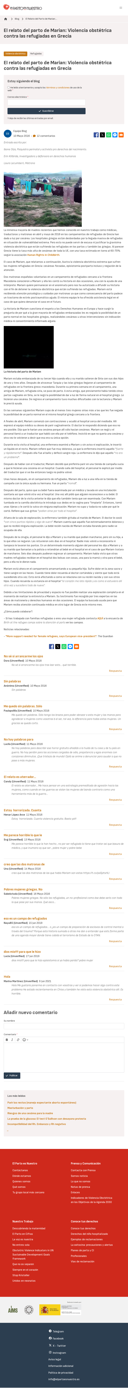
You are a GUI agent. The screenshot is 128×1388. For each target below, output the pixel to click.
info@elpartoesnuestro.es (64, 1379)
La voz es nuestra (22, 1239)
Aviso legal (54, 1359)
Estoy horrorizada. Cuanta (22, 810)
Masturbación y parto (20, 1108)
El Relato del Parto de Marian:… (41, 18)
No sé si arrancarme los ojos (23, 656)
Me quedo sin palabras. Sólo (23, 706)
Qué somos (19, 1187)
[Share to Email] (121, 134)
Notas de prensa (80, 1187)
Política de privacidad (60, 1372)
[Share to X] (102, 134)
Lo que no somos (80, 1181)
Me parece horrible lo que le (23, 835)
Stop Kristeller (21, 1275)
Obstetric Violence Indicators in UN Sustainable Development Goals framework (33, 1254)
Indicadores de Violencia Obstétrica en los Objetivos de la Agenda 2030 (91, 1200)
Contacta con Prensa (83, 1170)
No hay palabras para (18, 739)
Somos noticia (79, 1176)
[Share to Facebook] (96, 134)
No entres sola (21, 1245)
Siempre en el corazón (25, 1269)
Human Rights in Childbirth (43, 255)
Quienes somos (21, 1181)
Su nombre (9, 1020)
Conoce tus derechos (83, 1228)
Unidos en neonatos (24, 1280)
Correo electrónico (17, 97)
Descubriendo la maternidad (28, 1228)
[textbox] (64, 1057)
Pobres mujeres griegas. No (23, 889)
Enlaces (75, 1192)
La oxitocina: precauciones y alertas (92, 1245)
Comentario (11, 1034)
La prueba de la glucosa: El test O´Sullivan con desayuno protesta (46, 1118)
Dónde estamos (21, 1176)
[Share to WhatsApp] (108, 134)
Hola (7, 977)
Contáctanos (20, 1170)
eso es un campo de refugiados (25, 919)
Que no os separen (23, 1264)
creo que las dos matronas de (24, 864)
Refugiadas (36, 53)
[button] (121, 8)
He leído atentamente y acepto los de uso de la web (44, 89)
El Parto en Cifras (22, 1234)
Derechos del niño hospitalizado (89, 1234)
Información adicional (60, 1366)
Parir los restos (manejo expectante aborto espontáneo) (41, 1102)
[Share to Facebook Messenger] (114, 134)
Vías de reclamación (82, 1261)
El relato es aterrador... (20, 777)
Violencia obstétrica (15, 53)
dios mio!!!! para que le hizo (22, 952)
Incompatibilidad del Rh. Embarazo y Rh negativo (36, 1124)
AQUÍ (100, 618)
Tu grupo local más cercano (28, 1192)
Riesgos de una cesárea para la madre (30, 1113)
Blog (17, 18)
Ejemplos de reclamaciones (87, 1239)
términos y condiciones (58, 87)
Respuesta (115, 671)
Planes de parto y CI (82, 1250)
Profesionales (79, 1256)
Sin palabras (12, 681)
